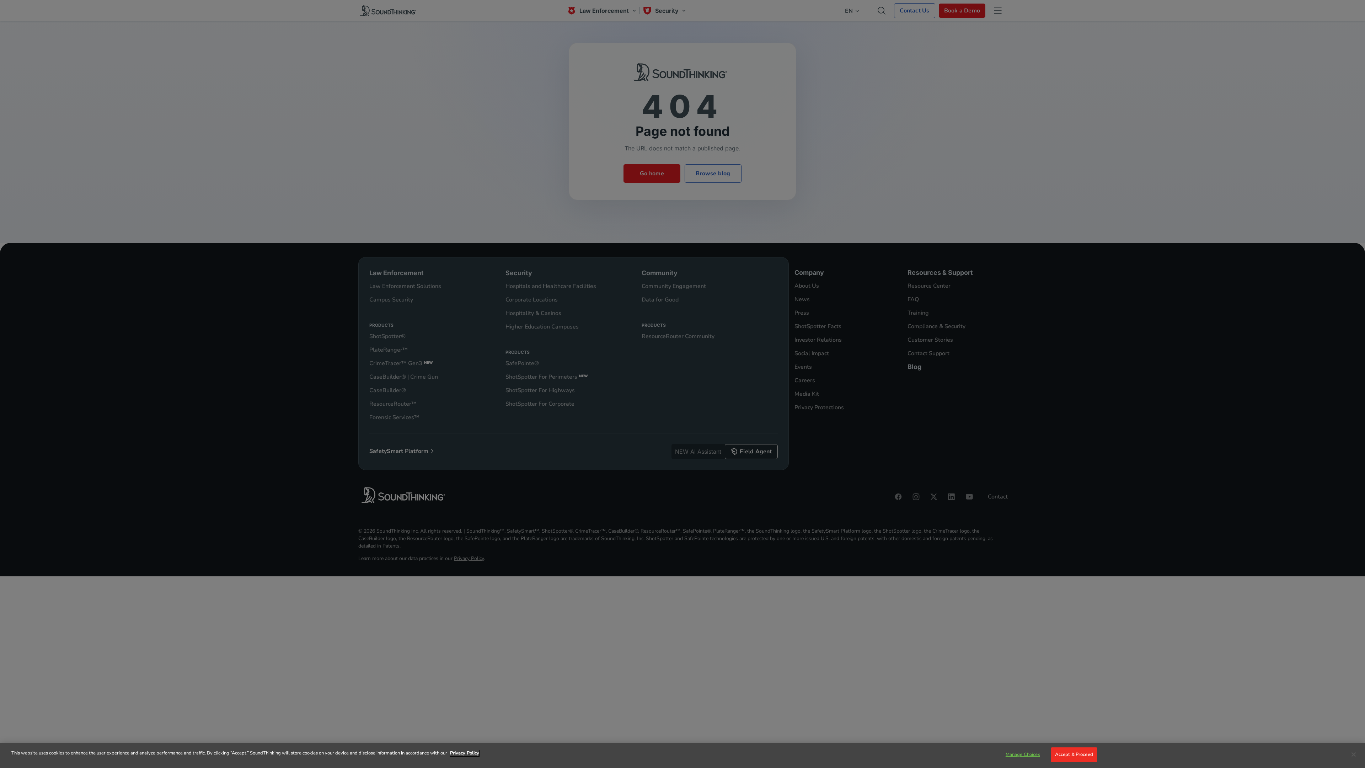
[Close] (1353, 754)
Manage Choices (1023, 754)
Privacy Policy (464, 753)
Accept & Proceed (1074, 754)
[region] (682, 755)
